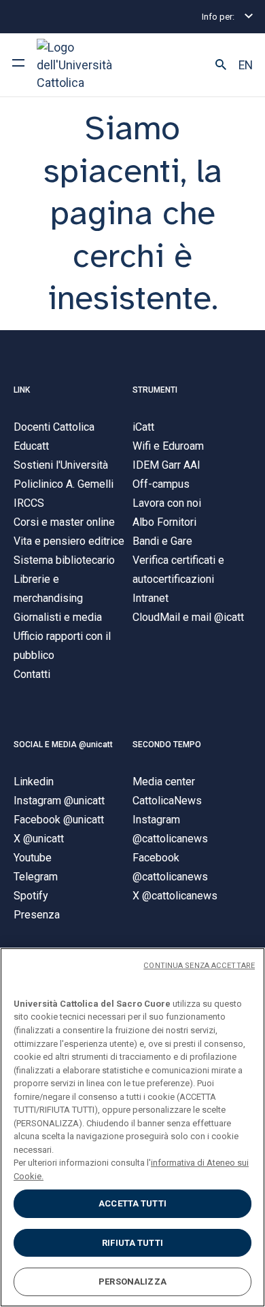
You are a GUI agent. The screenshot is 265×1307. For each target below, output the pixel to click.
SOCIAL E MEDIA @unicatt (63, 744)
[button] (220, 65)
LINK (22, 390)
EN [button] (245, 65)
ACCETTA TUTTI (132, 1203)
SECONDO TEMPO (166, 744)
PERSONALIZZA (132, 1281)
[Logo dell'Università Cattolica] (88, 65)
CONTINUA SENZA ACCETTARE (199, 965)
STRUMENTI (154, 390)
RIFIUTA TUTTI (132, 1243)
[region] (132, 1127)
